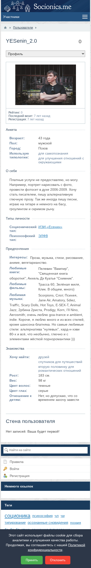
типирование (15, 522)
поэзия (75, 523)
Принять (32, 560)
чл (57, 516)
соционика (17, 516)
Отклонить (58, 560)
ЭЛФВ (43, 236)
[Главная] (5, 28)
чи (63, 516)
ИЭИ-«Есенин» (50, 227)
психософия (42, 516)
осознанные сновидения (48, 522)
